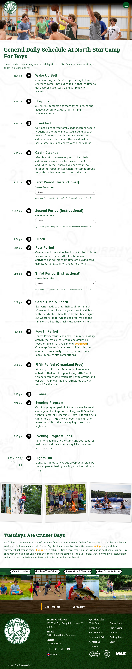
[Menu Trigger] (126, 5)
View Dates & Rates (109, 571)
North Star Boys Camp (19, 665)
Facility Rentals (117, 637)
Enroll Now (79, 606)
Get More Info (52, 606)
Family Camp (116, 627)
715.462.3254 (54, 643)
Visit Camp (94, 623)
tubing (97, 546)
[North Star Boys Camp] (10, 13)
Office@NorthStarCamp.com (61, 635)
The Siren (94, 646)
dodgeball (81, 343)
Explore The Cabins (47, 571)
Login (112, 641)
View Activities (20, 571)
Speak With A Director (77, 571)
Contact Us (94, 641)
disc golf (40, 549)
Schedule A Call (97, 637)
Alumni (113, 632)
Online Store (116, 623)
